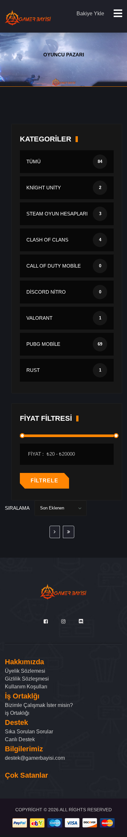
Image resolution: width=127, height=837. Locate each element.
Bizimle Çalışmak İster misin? (39, 705)
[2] (54, 532)
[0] (68, 532)
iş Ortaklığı (17, 713)
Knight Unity (63, 187)
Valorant (63, 318)
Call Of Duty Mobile (63, 266)
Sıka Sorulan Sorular (29, 731)
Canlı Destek (20, 739)
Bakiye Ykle (90, 13)
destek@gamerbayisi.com (35, 758)
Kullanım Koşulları (26, 686)
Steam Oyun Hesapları (63, 213)
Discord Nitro (63, 292)
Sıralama (17, 508)
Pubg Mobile (64, 344)
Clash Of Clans (63, 239)
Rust (63, 370)
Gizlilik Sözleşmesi (27, 679)
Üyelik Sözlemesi (25, 671)
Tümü (64, 161)
